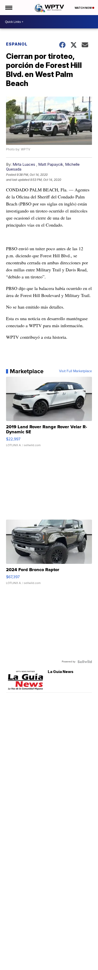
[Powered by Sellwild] (84, 661)
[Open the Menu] (8, 7)
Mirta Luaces (24, 164)
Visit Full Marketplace (75, 371)
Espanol (16, 44)
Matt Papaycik (50, 164)
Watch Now (83, 7)
